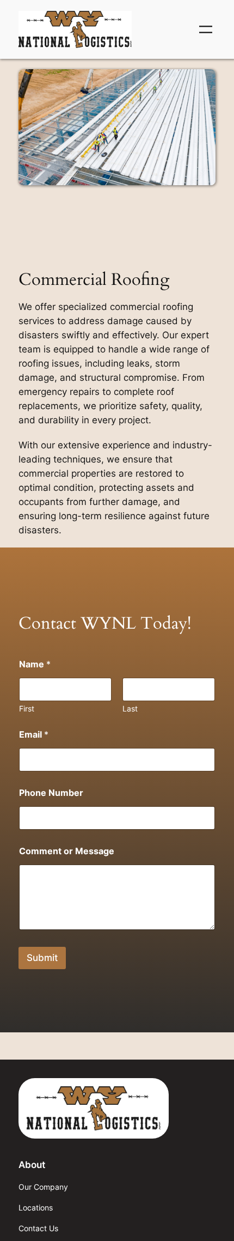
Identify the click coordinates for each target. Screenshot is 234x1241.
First (26, 708)
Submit (42, 957)
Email (33, 734)
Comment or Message (66, 851)
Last (130, 708)
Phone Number (51, 793)
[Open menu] (205, 29)
